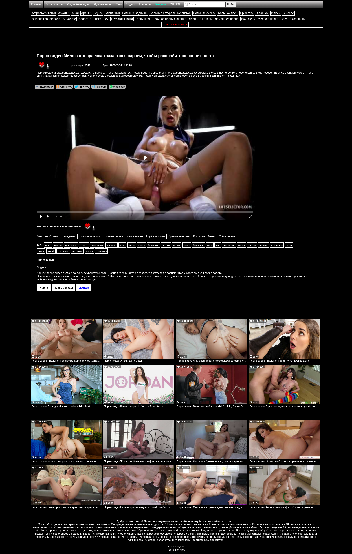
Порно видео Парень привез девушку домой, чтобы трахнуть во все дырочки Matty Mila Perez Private (139, 507)
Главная (36, 4)
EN (178, 4)
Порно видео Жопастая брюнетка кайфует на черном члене (139, 461)
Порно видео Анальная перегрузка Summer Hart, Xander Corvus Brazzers (66, 360)
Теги (119, 4)
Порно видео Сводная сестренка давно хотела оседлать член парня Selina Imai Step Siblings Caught (212, 507)
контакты (183, 539)
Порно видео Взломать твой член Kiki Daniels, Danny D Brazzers (212, 406)
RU (172, 4)
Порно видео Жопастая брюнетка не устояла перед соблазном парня (212, 461)
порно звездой (89, 279)
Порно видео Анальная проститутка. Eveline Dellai (279, 360)
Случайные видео (78, 4)
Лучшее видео (103, 4)
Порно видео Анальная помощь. (123, 360)
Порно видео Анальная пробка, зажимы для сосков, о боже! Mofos (212, 360)
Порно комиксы (176, 549)
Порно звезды (54, 4)
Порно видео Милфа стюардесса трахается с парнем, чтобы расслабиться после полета (125, 55)
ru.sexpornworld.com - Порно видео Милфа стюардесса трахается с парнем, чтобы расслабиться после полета (151, 272)
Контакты (145, 4)
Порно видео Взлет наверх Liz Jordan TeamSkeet (133, 406)
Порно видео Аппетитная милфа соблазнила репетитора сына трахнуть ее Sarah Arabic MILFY (284, 507)
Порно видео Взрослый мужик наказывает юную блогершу (284, 406)
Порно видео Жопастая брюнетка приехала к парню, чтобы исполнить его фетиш (284, 461)
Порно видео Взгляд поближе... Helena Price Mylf (60, 406)
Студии (130, 4)
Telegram (160, 4)
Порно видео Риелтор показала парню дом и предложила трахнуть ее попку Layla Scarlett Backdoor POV (66, 507)
